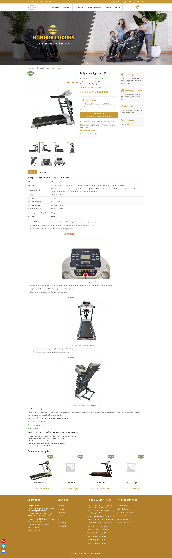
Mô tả (32, 172)
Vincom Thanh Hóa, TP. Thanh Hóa (98, 529)
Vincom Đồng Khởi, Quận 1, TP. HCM (99, 540)
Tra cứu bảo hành (94, 7)
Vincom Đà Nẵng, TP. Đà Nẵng (97, 536)
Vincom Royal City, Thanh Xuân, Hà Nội (100, 519)
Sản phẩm (66, 7)
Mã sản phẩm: (85, 78)
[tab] (32, 172)
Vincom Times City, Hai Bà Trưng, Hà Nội (100, 516)
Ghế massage (62, 523)
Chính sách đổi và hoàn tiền (126, 516)
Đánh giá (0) (43, 172)
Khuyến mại (79, 7)
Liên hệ (128, 2)
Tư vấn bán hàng (122, 506)
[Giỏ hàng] (137, 7)
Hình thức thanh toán (124, 509)
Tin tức (108, 7)
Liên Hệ (117, 7)
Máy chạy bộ (40, 68)
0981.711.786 (140, 2)
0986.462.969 (91, 130)
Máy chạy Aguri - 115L (94, 87)
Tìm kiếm (118, 2)
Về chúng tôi (34, 499)
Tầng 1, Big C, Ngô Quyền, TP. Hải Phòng (100, 523)
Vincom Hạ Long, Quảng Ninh (97, 526)
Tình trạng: (83, 81)
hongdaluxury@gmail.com (94, 134)
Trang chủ (31, 68)
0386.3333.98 (38, 530)
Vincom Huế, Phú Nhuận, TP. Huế (98, 533)
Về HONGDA (55, 7)
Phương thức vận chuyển (125, 512)
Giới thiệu (61, 506)
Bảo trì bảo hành (122, 519)
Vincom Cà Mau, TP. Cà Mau (96, 543)
